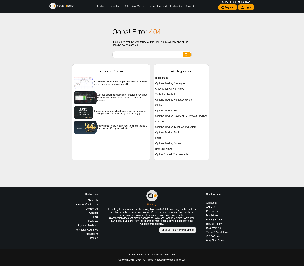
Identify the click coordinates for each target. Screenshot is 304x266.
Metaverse (161, 121)
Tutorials (93, 237)
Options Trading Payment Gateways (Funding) (181, 116)
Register (229, 7)
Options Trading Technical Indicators (175, 127)
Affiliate (210, 207)
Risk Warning (138, 6)
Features (93, 221)
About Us (190, 6)
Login (247, 7)
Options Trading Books (168, 132)
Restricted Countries (87, 229)
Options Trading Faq (166, 110)
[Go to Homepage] (61, 6)
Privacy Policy (214, 219)
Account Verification (86, 204)
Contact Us (176, 6)
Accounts (211, 202)
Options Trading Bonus (168, 143)
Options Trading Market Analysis (173, 99)
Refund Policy (214, 223)
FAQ (126, 6)
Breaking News (163, 149)
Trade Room (91, 233)
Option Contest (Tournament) (171, 154)
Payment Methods (87, 225)
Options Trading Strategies (170, 83)
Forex (158, 138)
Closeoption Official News (169, 88)
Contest (101, 6)
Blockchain (161, 78)
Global (159, 105)
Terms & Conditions (217, 232)
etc (119, 220)
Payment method (158, 6)
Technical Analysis (165, 94)
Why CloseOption (215, 240)
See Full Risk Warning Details (178, 229)
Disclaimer (212, 215)
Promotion (114, 6)
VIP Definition (213, 236)
